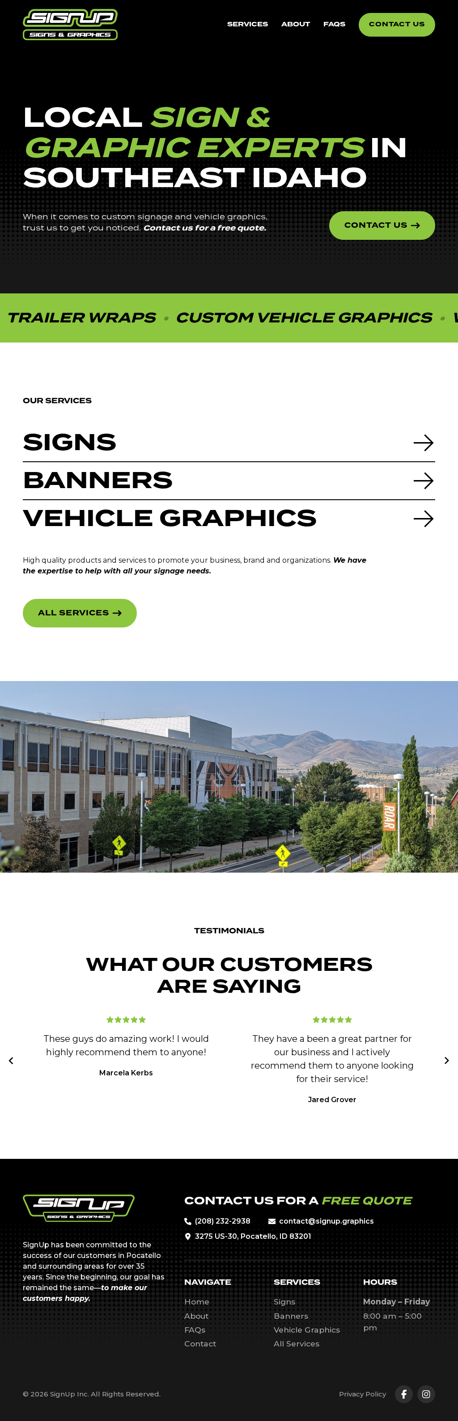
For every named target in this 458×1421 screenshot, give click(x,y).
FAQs (194, 1329)
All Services (296, 1343)
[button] (11, 1060)
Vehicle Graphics (307, 1329)
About (196, 1316)
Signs (284, 1301)
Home (196, 1301)
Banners (291, 1316)
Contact (200, 1343)
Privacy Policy (362, 1394)
